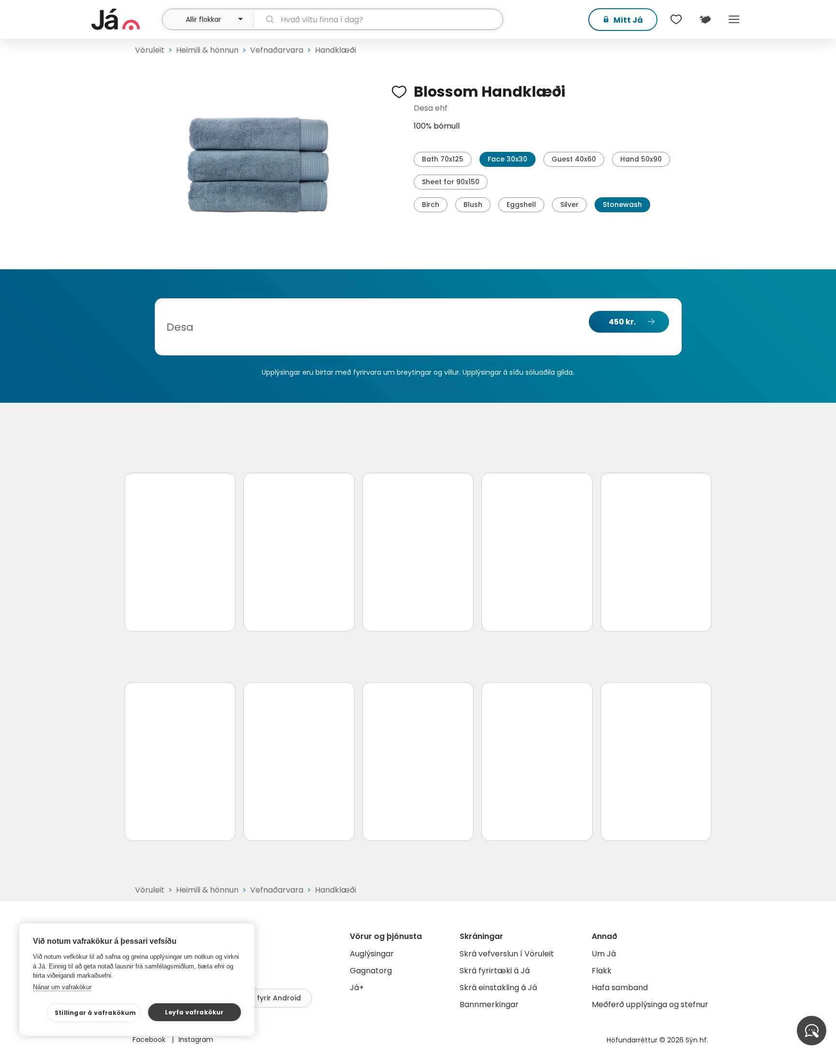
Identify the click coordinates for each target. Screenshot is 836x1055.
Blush (472, 204)
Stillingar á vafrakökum (95, 1013)
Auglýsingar (372, 953)
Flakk (602, 970)
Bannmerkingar (489, 1004)
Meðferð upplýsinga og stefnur (650, 1004)
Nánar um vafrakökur (62, 987)
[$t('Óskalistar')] (676, 19)
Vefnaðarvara (276, 50)
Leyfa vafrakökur (194, 1012)
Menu (734, 19)
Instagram (196, 1039)
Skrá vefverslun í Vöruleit (507, 953)
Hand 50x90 (641, 159)
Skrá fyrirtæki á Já (495, 970)
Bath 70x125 (442, 159)
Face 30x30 (507, 159)
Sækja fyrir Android (267, 998)
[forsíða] (125, 19)
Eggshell (521, 204)
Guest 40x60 (574, 159)
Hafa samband (620, 987)
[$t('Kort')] (705, 19)
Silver (569, 204)
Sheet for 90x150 (450, 182)
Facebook (150, 1039)
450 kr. (622, 321)
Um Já (604, 953)
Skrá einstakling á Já (498, 987)
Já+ (357, 987)
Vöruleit (149, 50)
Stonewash (622, 204)
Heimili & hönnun (207, 50)
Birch (430, 204)
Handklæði (335, 50)
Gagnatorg (371, 970)
